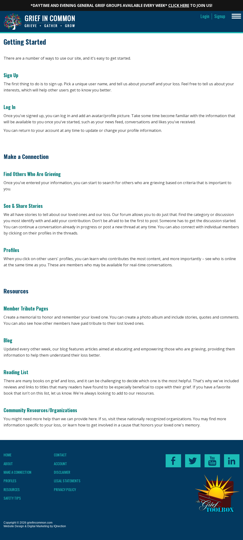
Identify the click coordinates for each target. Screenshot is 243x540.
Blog (8, 340)
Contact (60, 454)
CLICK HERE (178, 5)
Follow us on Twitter (193, 460)
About (8, 463)
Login (205, 16)
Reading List (16, 372)
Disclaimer (62, 472)
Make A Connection (17, 472)
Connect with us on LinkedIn (231, 460)
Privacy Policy (65, 489)
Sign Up (11, 75)
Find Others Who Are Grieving (32, 173)
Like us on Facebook (173, 460)
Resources (12, 489)
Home (7, 454)
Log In (9, 106)
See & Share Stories (23, 205)
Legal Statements (67, 480)
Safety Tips (12, 498)
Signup (219, 16)
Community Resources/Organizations (40, 410)
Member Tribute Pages (26, 308)
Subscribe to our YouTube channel (212, 460)
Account (60, 463)
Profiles (11, 249)
